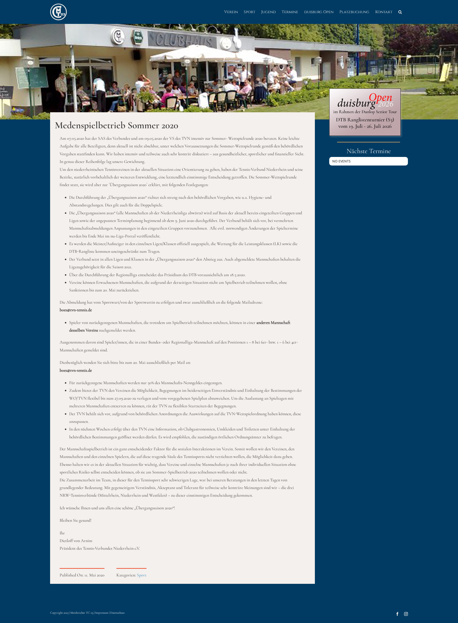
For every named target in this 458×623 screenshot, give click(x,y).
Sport (141, 575)
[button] (400, 12)
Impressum (101, 613)
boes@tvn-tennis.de (76, 370)
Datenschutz (117, 613)
